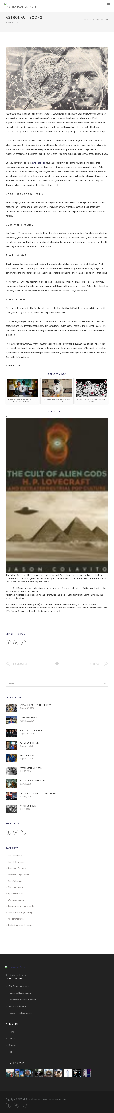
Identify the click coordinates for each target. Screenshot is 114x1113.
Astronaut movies (28, 806)
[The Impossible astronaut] (58, 1073)
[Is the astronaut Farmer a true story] (19, 1073)
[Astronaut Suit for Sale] (39, 1073)
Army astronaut (27, 755)
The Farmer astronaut (19, 986)
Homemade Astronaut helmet (22, 999)
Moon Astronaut (15, 887)
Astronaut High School (18, 874)
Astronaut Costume (17, 868)
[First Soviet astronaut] (48, 1073)
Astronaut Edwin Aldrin (31, 768)
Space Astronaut (15, 893)
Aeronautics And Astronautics (21, 906)
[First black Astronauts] (29, 1073)
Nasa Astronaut (100, 19)
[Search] (105, 684)
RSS (10, 1051)
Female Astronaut (16, 862)
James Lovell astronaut (31, 730)
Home (86, 19)
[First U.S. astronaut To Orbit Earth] (10, 1073)
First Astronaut (15, 855)
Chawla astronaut (28, 717)
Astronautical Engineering (20, 912)
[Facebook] (8, 642)
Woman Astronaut (16, 899)
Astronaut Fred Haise (30, 743)
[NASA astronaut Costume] (68, 1073)
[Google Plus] (23, 642)
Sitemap (12, 1045)
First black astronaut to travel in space (39, 793)
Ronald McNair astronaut (20, 992)
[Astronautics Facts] (20, 6)
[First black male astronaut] (87, 1073)
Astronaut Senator (17, 1006)
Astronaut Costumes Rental (33, 780)
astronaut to (38, 162)
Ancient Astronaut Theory (20, 925)
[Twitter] (15, 642)
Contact (12, 1038)
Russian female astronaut (21, 1013)
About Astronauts (16, 918)
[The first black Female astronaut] (77, 1073)
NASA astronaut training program (36, 705)
